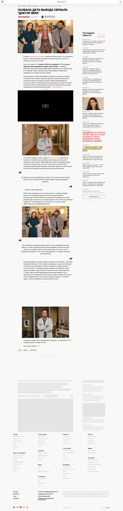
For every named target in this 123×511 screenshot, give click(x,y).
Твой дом (41, 450)
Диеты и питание (17, 464)
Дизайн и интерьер (42, 452)
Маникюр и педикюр (18, 461)
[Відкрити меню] (2, 2)
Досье (14, 443)
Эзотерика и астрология (69, 450)
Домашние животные (43, 455)
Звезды (15, 434)
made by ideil (106, 507)
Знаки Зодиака (91, 469)
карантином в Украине (37, 56)
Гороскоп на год (92, 466)
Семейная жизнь (42, 483)
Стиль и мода (42, 434)
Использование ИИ (44, 496)
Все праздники (66, 478)
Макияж (15, 459)
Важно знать (66, 443)
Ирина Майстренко (50, 16)
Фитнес (15, 470)
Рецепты (40, 466)
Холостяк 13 (91, 438)
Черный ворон (57, 87)
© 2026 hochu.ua (67, 507)
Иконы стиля (41, 441)
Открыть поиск (120, 2)
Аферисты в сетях (92, 443)
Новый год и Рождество (69, 469)
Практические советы (43, 438)
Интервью (15, 447)
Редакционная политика (45, 494)
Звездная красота (17, 441)
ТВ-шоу (90, 434)
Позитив (65, 457)
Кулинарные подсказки (43, 471)
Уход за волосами (17, 457)
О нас (14, 496)
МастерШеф (91, 441)
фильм (26, 350)
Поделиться (71, 16)
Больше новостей (94, 196)
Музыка (15, 445)
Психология (66, 441)
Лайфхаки (40, 459)
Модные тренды (42, 443)
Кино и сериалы (92, 450)
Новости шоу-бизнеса (24, 17)
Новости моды (41, 436)
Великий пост (66, 473)
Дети (39, 485)
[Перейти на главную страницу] (61, 2)
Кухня (39, 464)
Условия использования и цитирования (46, 499)
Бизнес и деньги (67, 436)
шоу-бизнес (33, 350)
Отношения (41, 476)
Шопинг (40, 445)
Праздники (66, 464)
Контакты (16, 494)
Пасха (64, 475)
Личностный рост (67, 438)
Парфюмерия (16, 468)
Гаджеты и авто (67, 459)
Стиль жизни (67, 448)
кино (20, 350)
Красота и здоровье (19, 453)
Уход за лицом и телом (19, 455)
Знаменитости (16, 438)
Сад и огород (41, 457)
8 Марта (65, 471)
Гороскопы (91, 458)
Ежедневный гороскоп (93, 471)
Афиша (90, 448)
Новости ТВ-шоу (92, 436)
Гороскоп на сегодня (93, 460)
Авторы (15, 491)
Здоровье (15, 466)
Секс (39, 480)
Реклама (16, 498)
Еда (39, 469)
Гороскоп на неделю (93, 462)
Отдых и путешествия (68, 452)
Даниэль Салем (53, 158)
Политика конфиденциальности (48, 491)
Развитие (66, 434)
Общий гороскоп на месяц (94, 464)
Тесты (64, 455)
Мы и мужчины (41, 478)
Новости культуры (92, 452)
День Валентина (67, 466)
